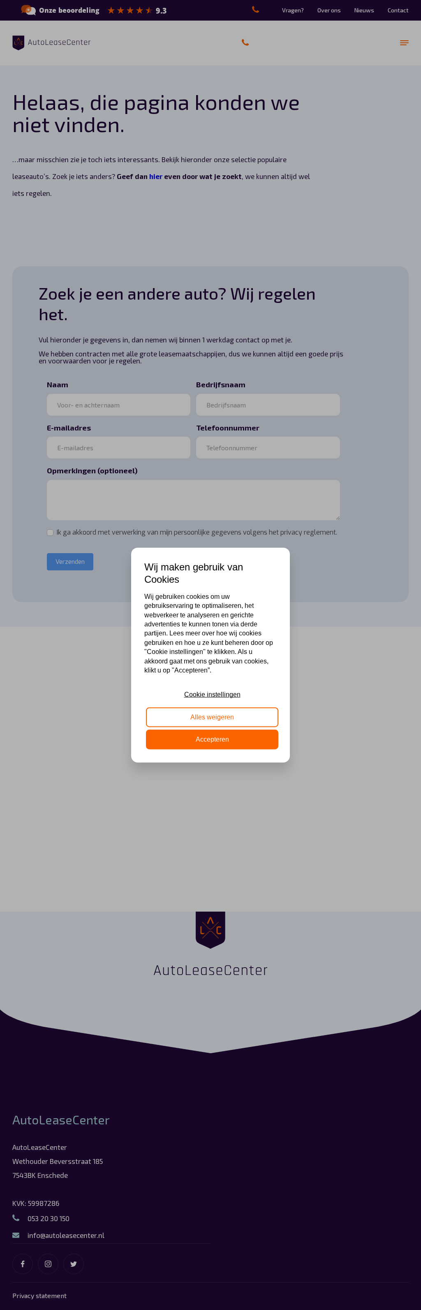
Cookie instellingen (212, 694)
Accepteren (212, 739)
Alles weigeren (212, 716)
